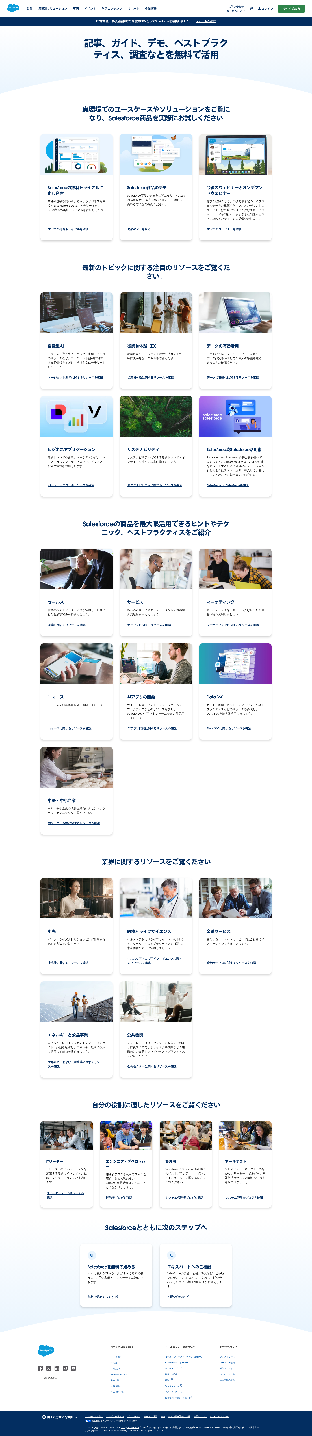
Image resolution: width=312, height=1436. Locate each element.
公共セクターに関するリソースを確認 (151, 1066)
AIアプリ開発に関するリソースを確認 (152, 728)
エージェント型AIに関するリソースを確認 (75, 377)
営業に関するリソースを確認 (67, 625)
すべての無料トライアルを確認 (68, 229)
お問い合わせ (176, 1297)
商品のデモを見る (139, 229)
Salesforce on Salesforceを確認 (228, 485)
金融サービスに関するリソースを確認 (231, 963)
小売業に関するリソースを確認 (68, 963)
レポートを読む (206, 21)
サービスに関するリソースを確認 (149, 625)
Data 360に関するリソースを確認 (229, 728)
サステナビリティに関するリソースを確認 (154, 485)
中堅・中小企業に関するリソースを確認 (74, 823)
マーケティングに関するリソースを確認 (233, 625)
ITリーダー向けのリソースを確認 (65, 1195)
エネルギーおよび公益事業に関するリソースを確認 (75, 1064)
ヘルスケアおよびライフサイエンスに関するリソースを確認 (154, 961)
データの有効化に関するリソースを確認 (233, 377)
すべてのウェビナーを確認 (224, 229)
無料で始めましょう (101, 1297)
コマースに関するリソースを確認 (69, 728)
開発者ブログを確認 (119, 1198)
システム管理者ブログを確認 (184, 1198)
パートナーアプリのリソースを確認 (71, 485)
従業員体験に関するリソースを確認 (150, 377)
